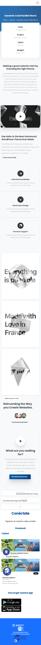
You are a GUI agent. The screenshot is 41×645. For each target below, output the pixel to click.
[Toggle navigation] (38, 3)
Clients (12, 20)
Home (5, 20)
